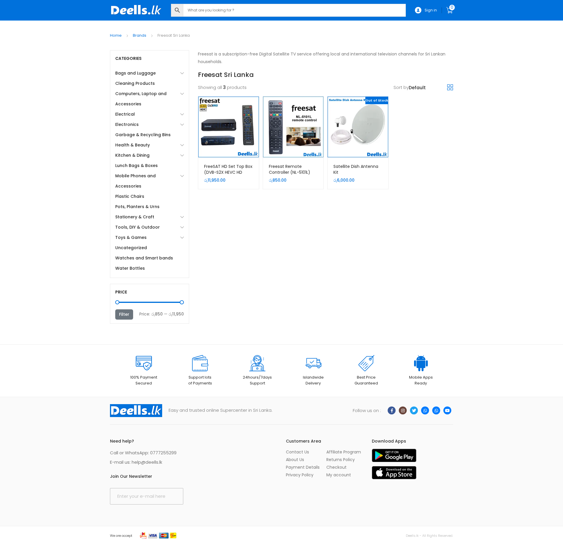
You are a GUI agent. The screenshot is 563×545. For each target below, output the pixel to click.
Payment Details (303, 467)
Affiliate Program (343, 452)
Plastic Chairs (129, 196)
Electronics (127, 124)
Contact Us (297, 452)
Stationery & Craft (134, 217)
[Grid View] (450, 87)
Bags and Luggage (135, 73)
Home (116, 35)
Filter (124, 314)
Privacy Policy (299, 475)
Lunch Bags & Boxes (136, 165)
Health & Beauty (132, 145)
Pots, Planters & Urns (137, 207)
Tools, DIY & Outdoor (137, 227)
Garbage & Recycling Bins (143, 135)
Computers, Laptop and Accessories (141, 99)
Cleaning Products (135, 83)
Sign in (431, 10)
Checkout (336, 467)
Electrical (125, 114)
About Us (295, 460)
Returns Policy (340, 460)
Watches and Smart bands (144, 258)
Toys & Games (131, 237)
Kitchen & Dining (132, 155)
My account (338, 475)
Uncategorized (131, 248)
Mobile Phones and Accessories (135, 181)
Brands (139, 35)
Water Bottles (130, 268)
